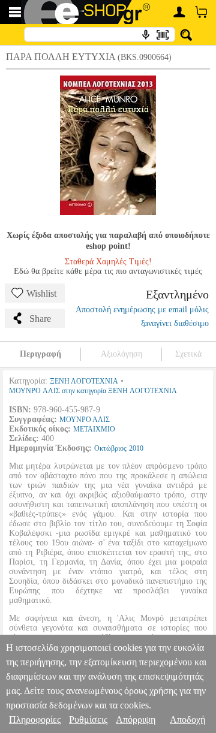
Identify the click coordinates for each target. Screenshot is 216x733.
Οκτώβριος (110, 448)
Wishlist (41, 293)
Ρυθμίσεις (88, 719)
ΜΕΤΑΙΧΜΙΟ (94, 429)
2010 (136, 448)
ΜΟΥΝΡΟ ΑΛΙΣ (84, 419)
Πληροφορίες (35, 719)
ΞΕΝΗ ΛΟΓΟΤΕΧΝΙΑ (84, 381)
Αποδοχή (187, 719)
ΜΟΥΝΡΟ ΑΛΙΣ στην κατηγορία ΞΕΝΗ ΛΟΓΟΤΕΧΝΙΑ (93, 391)
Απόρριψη (135, 719)
